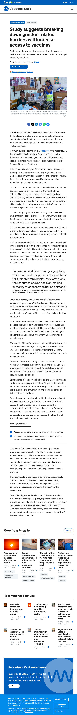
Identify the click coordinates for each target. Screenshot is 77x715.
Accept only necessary (61, 705)
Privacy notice (29, 712)
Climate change (9, 572)
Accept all (59, 711)
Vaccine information (28, 576)
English (65, 2)
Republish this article (19, 67)
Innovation (62, 576)
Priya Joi (36, 62)
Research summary (28, 580)
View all (68, 530)
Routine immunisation (47, 578)
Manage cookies (61, 699)
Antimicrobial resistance (9, 576)
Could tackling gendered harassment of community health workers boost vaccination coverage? (38, 437)
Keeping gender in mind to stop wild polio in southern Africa (38, 432)
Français (71, 2)
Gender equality (31, 22)
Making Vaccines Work (17, 22)
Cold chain (44, 574)
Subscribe (14, 686)
